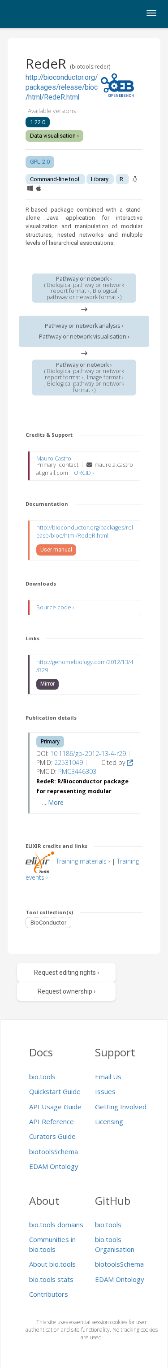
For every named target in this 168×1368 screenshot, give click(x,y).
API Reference (51, 1121)
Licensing (109, 1121)
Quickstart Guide (55, 1091)
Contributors (48, 1294)
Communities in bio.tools (52, 1244)
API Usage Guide (55, 1106)
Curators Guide (52, 1136)
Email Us (108, 1076)
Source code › (55, 607)
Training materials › (83, 861)
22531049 (68, 762)
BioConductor (48, 922)
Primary (50, 741)
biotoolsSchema (53, 1151)
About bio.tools (52, 1263)
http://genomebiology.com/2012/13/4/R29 (84, 666)
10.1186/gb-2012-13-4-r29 (88, 753)
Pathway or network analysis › (84, 326)
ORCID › (84, 473)
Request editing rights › (66, 972)
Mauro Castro (53, 458)
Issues (105, 1091)
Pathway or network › (84, 278)
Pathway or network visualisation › (84, 336)
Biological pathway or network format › (83, 294)
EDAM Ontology (53, 1166)
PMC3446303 (77, 771)
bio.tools (42, 1076)
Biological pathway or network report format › (85, 288)
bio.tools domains (56, 1224)
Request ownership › (66, 991)
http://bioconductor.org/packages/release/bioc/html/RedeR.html (62, 88)
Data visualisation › (54, 135)
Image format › (105, 377)
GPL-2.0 (40, 161)
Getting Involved (120, 1106)
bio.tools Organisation (114, 1244)
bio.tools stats (51, 1279)
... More (53, 802)
